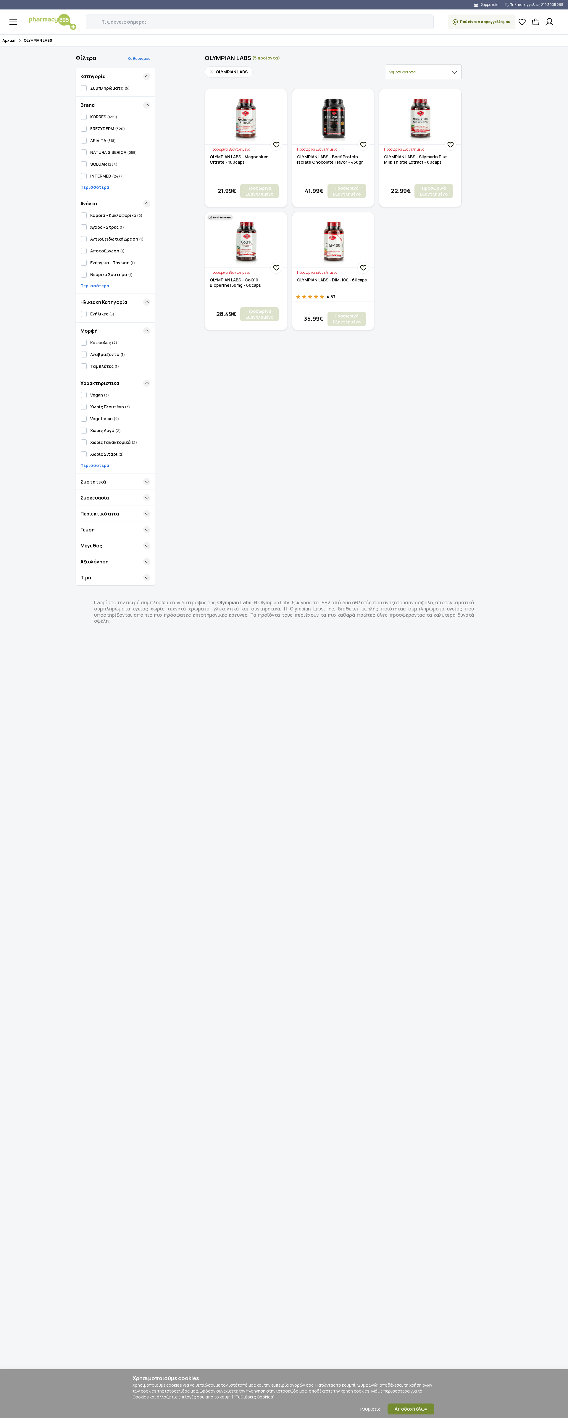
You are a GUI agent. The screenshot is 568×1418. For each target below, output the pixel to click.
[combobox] (424, 72)
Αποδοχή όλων (411, 1409)
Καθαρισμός (139, 58)
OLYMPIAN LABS (38, 40)
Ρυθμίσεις (370, 1409)
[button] (90, 18)
